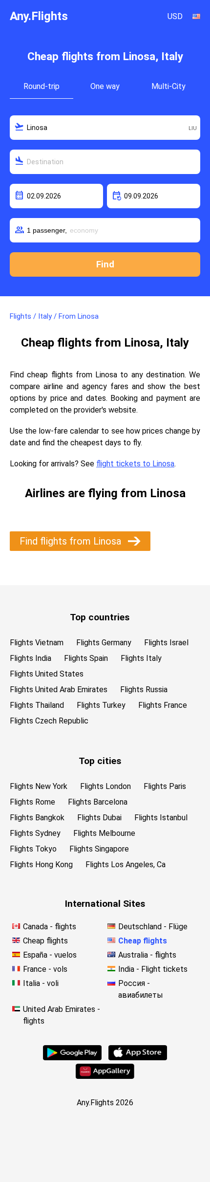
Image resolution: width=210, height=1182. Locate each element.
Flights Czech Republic (49, 720)
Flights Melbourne (104, 833)
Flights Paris (165, 786)
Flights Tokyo (33, 849)
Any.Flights (39, 16)
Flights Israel (166, 642)
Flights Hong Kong (41, 864)
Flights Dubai (99, 817)
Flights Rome (32, 802)
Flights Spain (86, 658)
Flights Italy (141, 658)
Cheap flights (45, 940)
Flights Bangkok (37, 817)
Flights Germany (103, 642)
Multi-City (168, 86)
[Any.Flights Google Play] (72, 1058)
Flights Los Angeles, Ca (125, 864)
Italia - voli (41, 983)
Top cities (100, 760)
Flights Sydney (35, 833)
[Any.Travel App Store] (137, 1058)
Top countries (99, 617)
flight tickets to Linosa (135, 463)
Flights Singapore (99, 849)
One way (105, 86)
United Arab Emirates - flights (61, 1015)
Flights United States (47, 674)
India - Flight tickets (153, 969)
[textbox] (105, 127)
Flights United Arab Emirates (58, 689)
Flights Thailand (37, 705)
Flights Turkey (101, 705)
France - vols (45, 969)
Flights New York (38, 786)
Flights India (30, 658)
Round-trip (41, 86)
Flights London (105, 786)
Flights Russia (144, 689)
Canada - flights (49, 926)
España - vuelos (50, 955)
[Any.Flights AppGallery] (105, 1076)
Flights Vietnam (36, 642)
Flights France (162, 705)
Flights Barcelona (97, 802)
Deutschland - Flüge (153, 926)
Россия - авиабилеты (140, 989)
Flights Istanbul (161, 817)
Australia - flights (147, 955)
